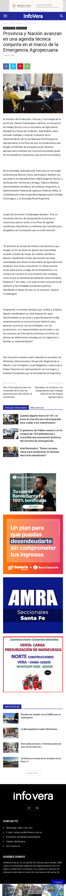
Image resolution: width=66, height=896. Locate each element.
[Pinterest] (20, 66)
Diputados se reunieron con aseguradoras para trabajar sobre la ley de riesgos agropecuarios (49, 392)
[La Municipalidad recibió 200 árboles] (10, 733)
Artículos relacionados (16, 407)
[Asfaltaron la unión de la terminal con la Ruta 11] (10, 762)
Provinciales (31, 23)
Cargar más (32, 773)
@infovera (20, 841)
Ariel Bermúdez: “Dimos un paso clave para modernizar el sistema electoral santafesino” (39, 452)
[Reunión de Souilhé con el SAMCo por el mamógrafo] (10, 718)
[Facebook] (6, 66)
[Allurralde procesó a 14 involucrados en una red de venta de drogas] (10, 747)
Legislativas (8, 456)
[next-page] (10, 463)
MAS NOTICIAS (16, 23)
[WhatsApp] (27, 66)
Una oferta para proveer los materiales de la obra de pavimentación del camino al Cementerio (17, 392)
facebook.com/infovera (28, 836)
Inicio (5, 23)
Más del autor (37, 407)
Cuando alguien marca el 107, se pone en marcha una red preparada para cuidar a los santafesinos (40, 419)
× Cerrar (58, 882)
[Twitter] (13, 66)
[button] (5, 16)
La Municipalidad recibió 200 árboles (39, 729)
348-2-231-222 (25, 827)
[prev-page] (5, 463)
